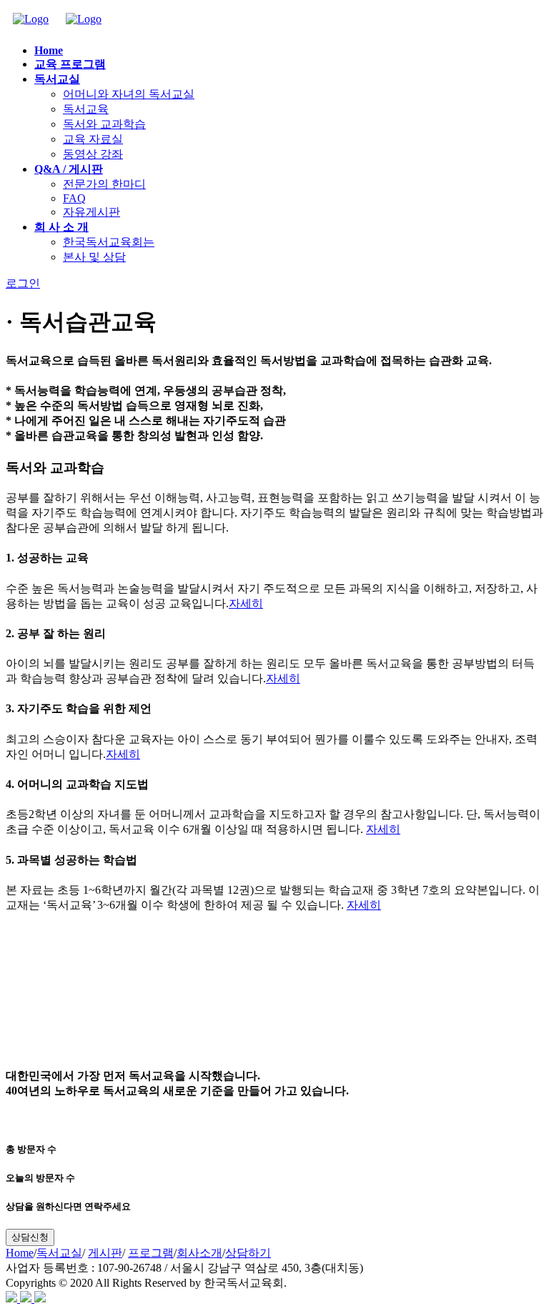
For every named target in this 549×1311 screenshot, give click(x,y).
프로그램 (151, 1253)
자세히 (246, 603)
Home (20, 1253)
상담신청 (30, 1237)
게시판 (105, 1253)
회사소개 (199, 1253)
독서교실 (59, 1253)
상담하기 (248, 1253)
